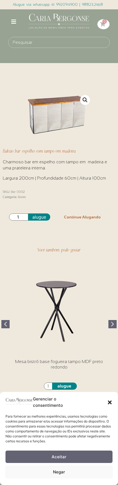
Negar (59, 472)
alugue (39, 217)
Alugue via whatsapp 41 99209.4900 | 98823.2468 (58, 4)
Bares (22, 197)
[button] (110, 402)
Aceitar (59, 456)
